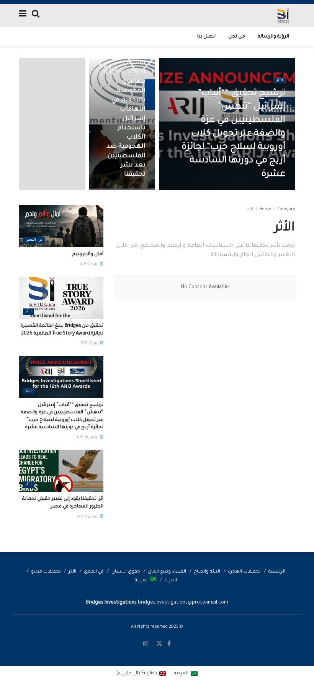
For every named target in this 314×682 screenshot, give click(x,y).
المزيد (170, 580)
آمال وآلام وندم (87, 254)
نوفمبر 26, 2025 (225, 189)
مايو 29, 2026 (89, 265)
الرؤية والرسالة (273, 36)
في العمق (34, 240)
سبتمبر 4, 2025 (88, 517)
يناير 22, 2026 (90, 344)
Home (265, 209)
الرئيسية (276, 571)
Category (286, 209)
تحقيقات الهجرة (244, 571)
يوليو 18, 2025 (130, 189)
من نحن (236, 36)
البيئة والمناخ (207, 571)
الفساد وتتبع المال (167, 571)
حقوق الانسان (125, 571)
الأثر (279, 80)
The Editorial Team (267, 189)
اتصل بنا (206, 36)
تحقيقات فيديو (46, 571)
